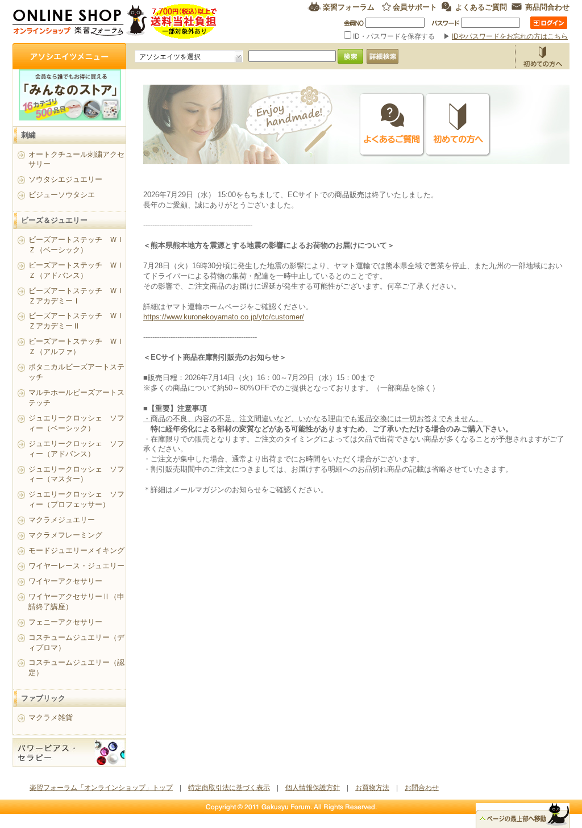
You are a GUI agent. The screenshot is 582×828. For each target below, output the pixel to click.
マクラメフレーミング (65, 535)
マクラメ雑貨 (50, 717)
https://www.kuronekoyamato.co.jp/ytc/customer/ (223, 317)
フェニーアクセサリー (65, 622)
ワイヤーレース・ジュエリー (76, 565)
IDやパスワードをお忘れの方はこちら (510, 36)
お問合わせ (422, 788)
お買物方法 (542, 56)
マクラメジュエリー (61, 519)
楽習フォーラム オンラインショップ (115, 21)
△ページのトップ (522, 815)
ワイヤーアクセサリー (65, 581)
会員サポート (415, 6)
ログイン (548, 22)
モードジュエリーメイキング (76, 550)
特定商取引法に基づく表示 (229, 788)
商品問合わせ (547, 6)
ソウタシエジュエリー (65, 179)
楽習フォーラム (349, 6)
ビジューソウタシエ (61, 194)
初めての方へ (458, 125)
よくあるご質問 (481, 6)
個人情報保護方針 (312, 788)
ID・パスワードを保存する (393, 36)
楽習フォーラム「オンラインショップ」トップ (101, 788)
